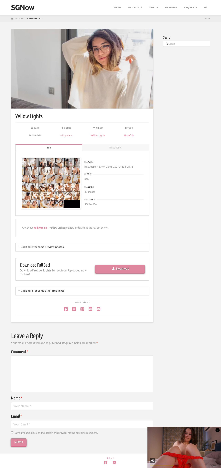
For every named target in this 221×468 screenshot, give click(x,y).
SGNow (22, 7)
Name (16, 398)
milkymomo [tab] (115, 147)
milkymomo (66, 135)
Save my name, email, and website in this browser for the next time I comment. (56, 432)
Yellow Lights (98, 135)
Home (110, 458)
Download (122, 268)
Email (16, 416)
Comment (19, 351)
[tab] (82, 247)
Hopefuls (129, 135)
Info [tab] (49, 147)
